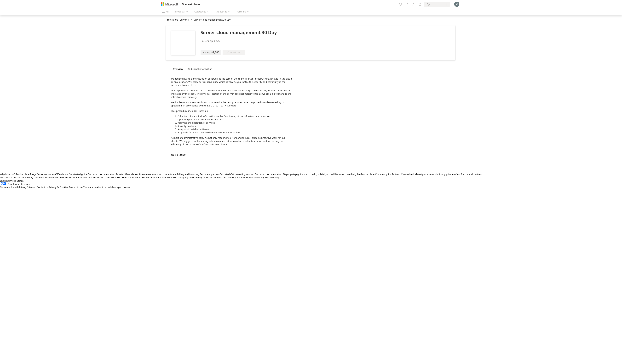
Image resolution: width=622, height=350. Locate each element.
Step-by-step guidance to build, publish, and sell (309, 174)
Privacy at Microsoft (205, 177)
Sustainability (272, 177)
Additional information (200, 68)
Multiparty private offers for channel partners (458, 174)
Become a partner (209, 174)
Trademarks (89, 187)
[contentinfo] (191, 20)
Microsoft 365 (56, 177)
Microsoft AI (6, 177)
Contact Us (42, 187)
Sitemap (31, 187)
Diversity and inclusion (239, 177)
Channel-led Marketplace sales (417, 174)
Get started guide (78, 174)
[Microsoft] (169, 4)
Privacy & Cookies (58, 187)
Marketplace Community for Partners (380, 174)
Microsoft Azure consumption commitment (154, 174)
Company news (186, 177)
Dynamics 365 (41, 177)
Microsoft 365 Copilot (122, 177)
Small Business (143, 177)
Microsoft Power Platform (78, 177)
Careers (155, 177)
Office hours (61, 174)
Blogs (33, 174)
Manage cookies (121, 187)
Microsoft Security (23, 177)
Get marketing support (242, 174)
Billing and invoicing (188, 174)
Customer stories (46, 174)
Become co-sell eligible (348, 174)
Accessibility (257, 177)
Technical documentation (101, 174)
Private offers (123, 174)
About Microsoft (168, 177)
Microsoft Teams (101, 177)
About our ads (104, 187)
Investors (221, 177)
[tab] (178, 68)
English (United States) (12, 180)
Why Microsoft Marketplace (14, 174)
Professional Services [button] (177, 19)
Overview (178, 68)
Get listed (224, 174)
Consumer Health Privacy (13, 187)
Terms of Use (76, 187)
